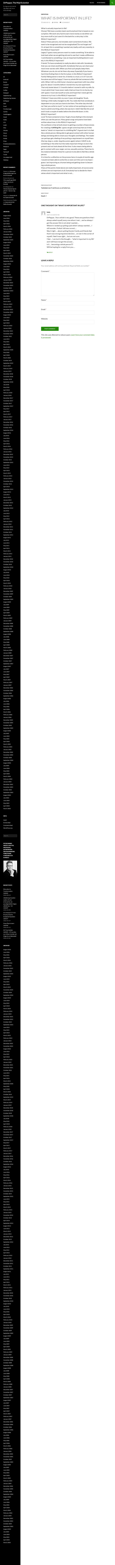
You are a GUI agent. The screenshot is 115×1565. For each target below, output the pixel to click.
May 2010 (6, 578)
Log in (5, 820)
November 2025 (8, 234)
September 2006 (8, 696)
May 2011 (6, 545)
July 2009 (6, 604)
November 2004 (8, 755)
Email (43, 309)
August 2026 (7, 215)
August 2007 (7, 666)
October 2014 (7, 484)
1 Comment (66, 22)
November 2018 (8, 376)
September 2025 (8, 240)
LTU (4, 122)
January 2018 (7, 395)
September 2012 (8, 508)
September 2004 (8, 760)
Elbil (4, 103)
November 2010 (8, 562)
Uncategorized (7, 157)
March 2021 (7, 347)
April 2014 (6, 486)
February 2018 (7, 393)
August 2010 (7, 570)
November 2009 (8, 594)
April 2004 (6, 774)
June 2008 (6, 639)
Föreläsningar (7, 109)
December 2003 (8, 784)
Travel (5, 154)
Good (5, 117)
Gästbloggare (7, 114)
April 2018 (6, 390)
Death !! (45, 194)
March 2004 (7, 776)
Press (5, 141)
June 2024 (6, 266)
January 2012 (7, 524)
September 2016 (8, 430)
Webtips (5, 160)
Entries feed (6, 822)
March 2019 (7, 366)
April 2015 (6, 470)
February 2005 (7, 747)
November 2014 (8, 481)
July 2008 (6, 637)
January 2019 (7, 371)
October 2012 (7, 505)
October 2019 (7, 360)
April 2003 (6, 806)
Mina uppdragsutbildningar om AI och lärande (9, 173)
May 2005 (6, 739)
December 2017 (8, 398)
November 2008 (8, 626)
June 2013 (6, 494)
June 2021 (6, 339)
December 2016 (8, 422)
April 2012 (6, 519)
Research (6, 146)
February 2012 (7, 521)
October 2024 (7, 258)
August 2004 (7, 763)
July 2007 (6, 669)
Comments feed (8, 825)
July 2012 (6, 511)
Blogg (92, 2)
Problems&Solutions (9, 144)
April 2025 (6, 250)
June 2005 (6, 736)
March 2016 (7, 446)
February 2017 (7, 417)
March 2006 (7, 712)
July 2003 (6, 798)
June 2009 (6, 607)
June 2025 (6, 245)
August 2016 (7, 433)
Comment (45, 271)
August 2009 (7, 602)
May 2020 (6, 352)
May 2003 (6, 803)
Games (5, 111)
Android (5, 79)
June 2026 (6, 218)
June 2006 (6, 704)
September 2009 (8, 599)
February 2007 (7, 682)
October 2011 (7, 532)
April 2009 (6, 613)
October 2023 (7, 288)
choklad (5, 87)
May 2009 (6, 610)
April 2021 (6, 344)
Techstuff (6, 152)
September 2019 (8, 363)
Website (44, 319)
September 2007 (8, 664)
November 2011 (8, 529)
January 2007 (7, 685)
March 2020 (7, 358)
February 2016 (7, 449)
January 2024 (7, 280)
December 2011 (8, 527)
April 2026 (6, 223)
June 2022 (6, 317)
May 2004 (6, 771)
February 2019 (7, 368)
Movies (5, 130)
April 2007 (6, 677)
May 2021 (6, 342)
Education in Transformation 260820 (8, 28)
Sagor (5, 149)
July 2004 (6, 765)
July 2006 (6, 701)
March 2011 (7, 551)
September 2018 (8, 382)
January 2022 (7, 328)
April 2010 (6, 580)
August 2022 (7, 315)
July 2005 (6, 733)
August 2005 (7, 731)
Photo (5, 136)
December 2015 (8, 454)
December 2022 (8, 309)
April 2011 (6, 548)
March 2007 (7, 680)
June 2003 (6, 800)
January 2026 (7, 232)
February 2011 (7, 553)
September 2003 (8, 792)
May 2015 (6, 468)
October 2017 (7, 403)
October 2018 (7, 379)
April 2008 (6, 645)
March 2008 (7, 647)
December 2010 (8, 559)
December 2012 (8, 503)
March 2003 (7, 808)
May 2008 (6, 642)
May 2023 (6, 296)
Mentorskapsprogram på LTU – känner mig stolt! (9, 191)
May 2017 (6, 409)
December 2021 (8, 331)
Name (44, 300)
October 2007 (7, 661)
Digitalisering (7, 95)
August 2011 (7, 537)
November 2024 (8, 256)
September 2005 (8, 728)
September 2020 (8, 350)
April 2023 (6, 299)
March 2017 (7, 414)
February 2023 (7, 304)
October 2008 (7, 629)
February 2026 (7, 229)
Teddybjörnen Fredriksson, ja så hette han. (55, 186)
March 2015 (7, 473)
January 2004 (7, 782)
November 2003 (8, 787)
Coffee (5, 90)
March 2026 (7, 226)
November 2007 (8, 658)
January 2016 (7, 452)
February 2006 (7, 714)
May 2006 (6, 706)
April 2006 (6, 709)
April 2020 (6, 355)
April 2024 (6, 272)
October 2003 (7, 790)
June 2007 (6, 672)
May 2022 (6, 320)
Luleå (5, 125)
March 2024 (7, 274)
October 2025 (7, 237)
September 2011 (8, 535)
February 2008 (7, 650)
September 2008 (8, 631)
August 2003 (7, 795)
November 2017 (8, 401)
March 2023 (7, 301)
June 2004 (6, 768)
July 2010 (6, 572)
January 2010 (7, 588)
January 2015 (7, 478)
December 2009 (8, 591)
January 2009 (7, 621)
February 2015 (7, 476)
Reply (51, 252)
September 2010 (8, 567)
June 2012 (6, 513)
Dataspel (6, 93)
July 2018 (6, 384)
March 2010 (7, 583)
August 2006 (7, 698)
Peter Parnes (101, 2)
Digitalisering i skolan (9, 98)
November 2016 (8, 425)
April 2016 (6, 443)
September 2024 (8, 261)
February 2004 (7, 779)
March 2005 (7, 744)
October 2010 (7, 564)
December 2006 (8, 688)
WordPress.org (7, 828)
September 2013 (8, 489)
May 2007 (6, 674)
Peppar (55, 22)
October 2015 (7, 460)
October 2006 (7, 693)
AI (4, 77)
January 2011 (7, 556)
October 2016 (7, 427)
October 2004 (7, 757)
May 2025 (6, 248)
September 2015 (8, 462)
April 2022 (6, 323)
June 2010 (6, 575)
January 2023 (7, 307)
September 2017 (8, 406)
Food (5, 106)
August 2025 (7, 242)
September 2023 (8, 291)
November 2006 (8, 690)
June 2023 (6, 293)
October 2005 (7, 725)
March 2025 (7, 253)
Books (5, 82)
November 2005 (8, 723)
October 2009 (7, 596)
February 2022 (7, 325)
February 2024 (7, 277)
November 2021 (8, 333)
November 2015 (8, 457)
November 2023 (8, 285)
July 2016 (6, 435)
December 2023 (8, 283)
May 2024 (6, 269)
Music (5, 133)
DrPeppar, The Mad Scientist (16, 2)
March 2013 (7, 497)
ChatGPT (6, 85)
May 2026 (6, 221)
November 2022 (8, 312)
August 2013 (7, 492)
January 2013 (7, 500)
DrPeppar (44, 14)
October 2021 (7, 336)
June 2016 (6, 438)
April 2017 (6, 411)
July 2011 (6, 540)
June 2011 (6, 543)
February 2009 (7, 618)
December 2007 (8, 655)
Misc (4, 128)
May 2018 (6, 387)
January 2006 (7, 717)
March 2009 (7, 615)
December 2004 (8, 752)
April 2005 (6, 741)
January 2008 (7, 653)
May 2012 (6, 516)
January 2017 (7, 419)
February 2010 (7, 586)
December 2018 (8, 374)
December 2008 (8, 623)
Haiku (5, 120)
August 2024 (7, 264)
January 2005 (7, 749)
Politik (5, 138)
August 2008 (7, 634)
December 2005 (8, 720)
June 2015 (6, 465)
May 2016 (6, 441)
